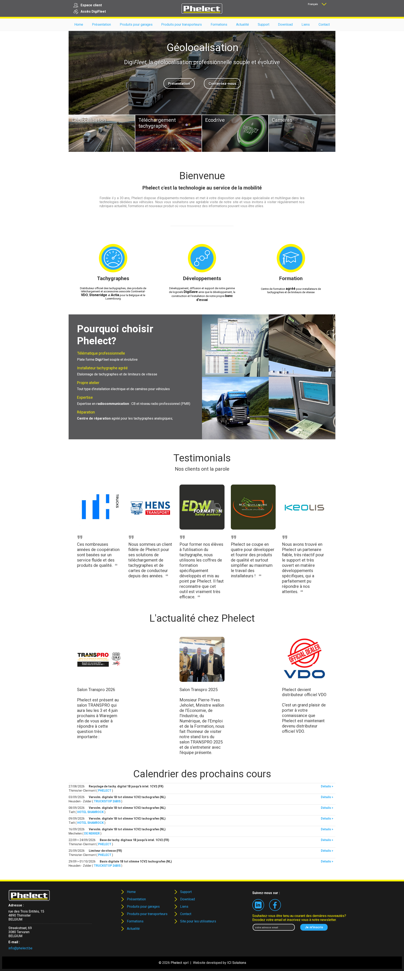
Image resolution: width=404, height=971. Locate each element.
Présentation (179, 83)
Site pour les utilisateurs (198, 921)
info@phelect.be (20, 948)
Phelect (176, 963)
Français (313, 4)
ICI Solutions (236, 963)
